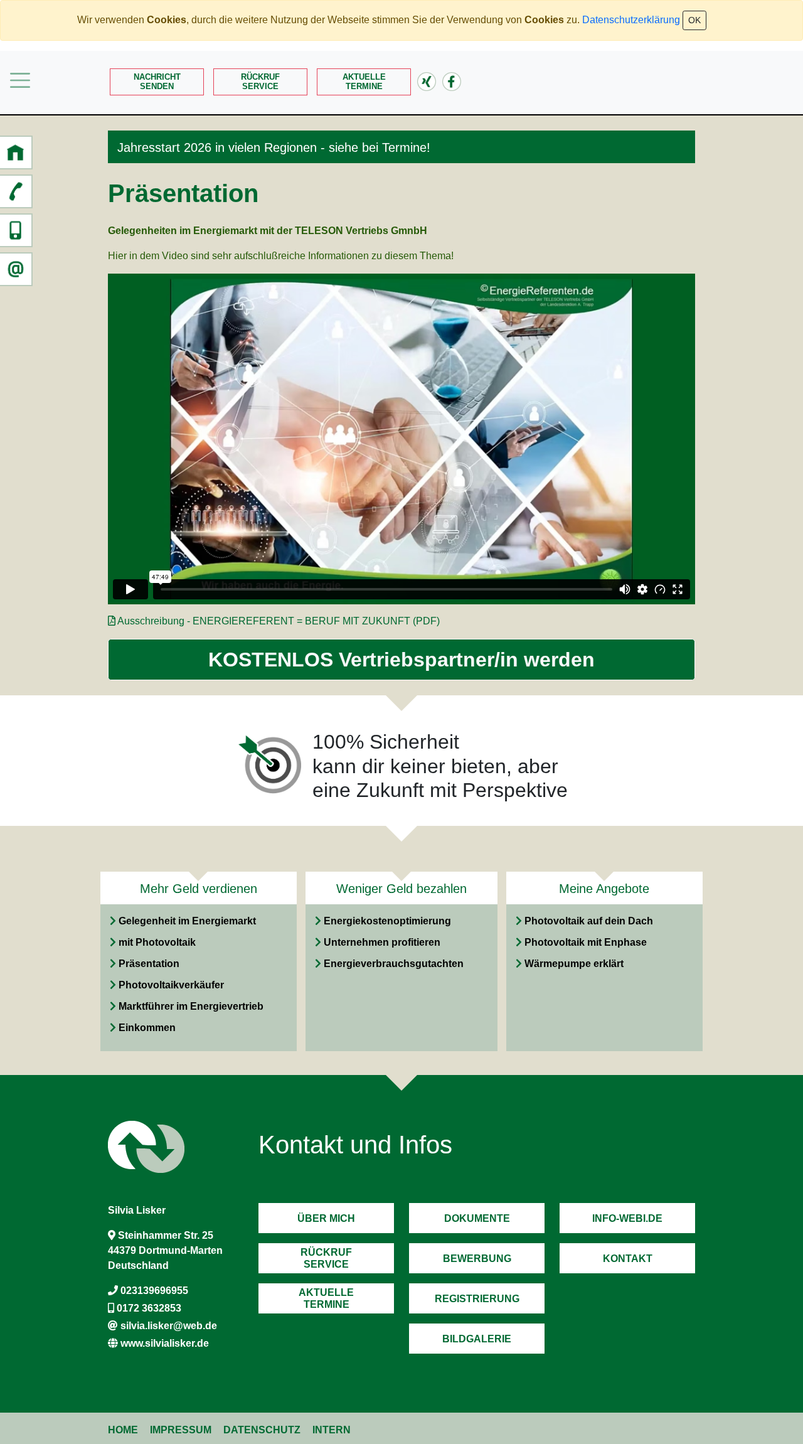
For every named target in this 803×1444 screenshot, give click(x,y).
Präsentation (149, 963)
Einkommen (147, 1027)
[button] (15, 152)
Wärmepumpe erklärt (574, 963)
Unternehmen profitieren (382, 942)
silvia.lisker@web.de (168, 1325)
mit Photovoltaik (157, 942)
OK (694, 20)
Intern (331, 1430)
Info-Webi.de (627, 1218)
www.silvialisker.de (164, 1343)
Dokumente (477, 1218)
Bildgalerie (476, 1339)
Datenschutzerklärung (631, 19)
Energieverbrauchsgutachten (394, 963)
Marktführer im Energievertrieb (191, 1006)
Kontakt (627, 1258)
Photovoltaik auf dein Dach (588, 921)
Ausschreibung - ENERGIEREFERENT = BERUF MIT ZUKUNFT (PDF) (278, 621)
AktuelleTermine (364, 81)
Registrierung (477, 1298)
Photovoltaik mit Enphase (585, 942)
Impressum (180, 1430)
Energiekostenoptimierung (387, 921)
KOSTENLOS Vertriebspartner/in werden (401, 659)
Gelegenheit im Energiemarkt (187, 921)
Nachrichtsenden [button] (157, 81)
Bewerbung (477, 1258)
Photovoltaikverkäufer (171, 985)
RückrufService (260, 81)
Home (123, 1430)
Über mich (326, 1218)
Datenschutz (261, 1430)
